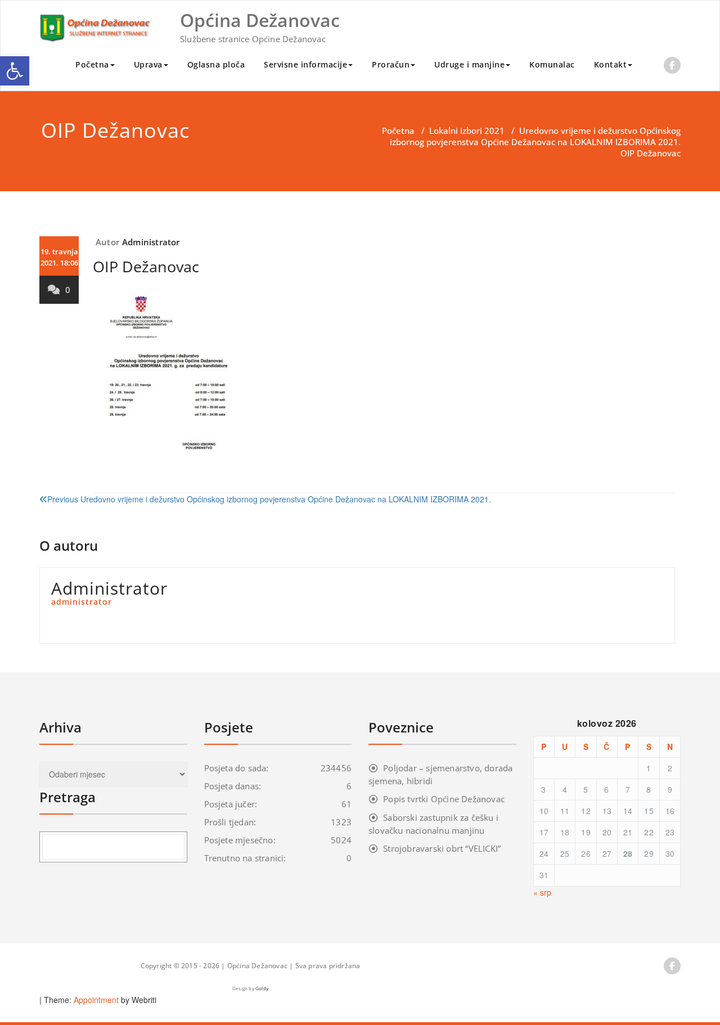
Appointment (95, 999)
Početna (92, 64)
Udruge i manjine (469, 64)
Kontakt (610, 64)
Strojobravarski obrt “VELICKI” (442, 848)
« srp (542, 892)
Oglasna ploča (216, 64)
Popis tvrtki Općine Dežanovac (444, 798)
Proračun (391, 64)
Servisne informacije (305, 64)
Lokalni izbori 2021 (467, 130)
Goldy (261, 988)
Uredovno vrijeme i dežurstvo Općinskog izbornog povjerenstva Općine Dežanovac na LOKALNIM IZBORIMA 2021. (535, 136)
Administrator (151, 242)
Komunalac (552, 64)
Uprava (148, 64)
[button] (14, 71)
